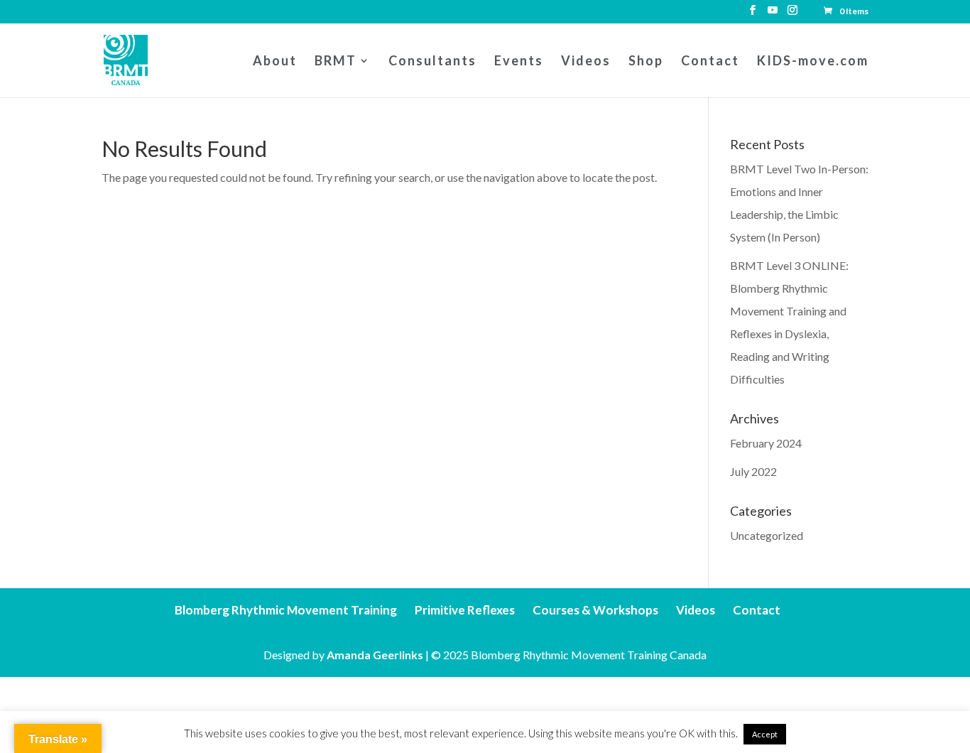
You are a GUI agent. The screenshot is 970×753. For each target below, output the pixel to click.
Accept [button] (765, 734)
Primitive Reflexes (465, 609)
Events (518, 61)
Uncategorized (766, 535)
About (275, 61)
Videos (586, 61)
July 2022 (753, 471)
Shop (645, 61)
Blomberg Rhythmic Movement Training (286, 609)
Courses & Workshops (595, 609)
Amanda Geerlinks (375, 654)
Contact (710, 61)
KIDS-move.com (812, 61)
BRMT (335, 61)
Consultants (432, 61)
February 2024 (766, 443)
